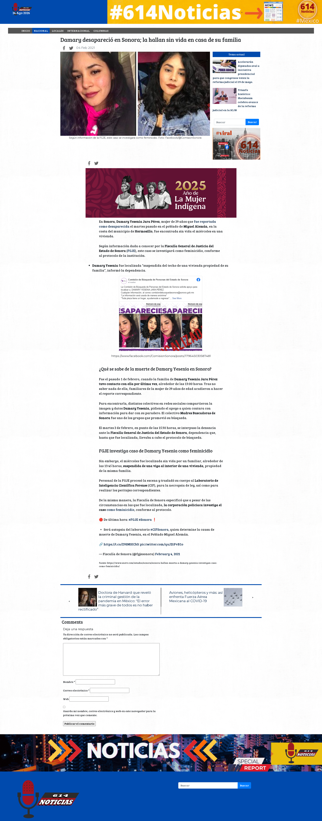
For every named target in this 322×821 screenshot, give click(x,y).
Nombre (69, 682)
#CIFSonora (159, 529)
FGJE (131, 250)
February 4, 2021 (167, 554)
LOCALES (57, 30)
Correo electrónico (76, 690)
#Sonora (145, 519)
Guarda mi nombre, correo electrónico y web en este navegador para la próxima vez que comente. (109, 713)
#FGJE (133, 519)
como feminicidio (120, 509)
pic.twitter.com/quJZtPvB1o (161, 544)
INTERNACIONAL (78, 30)
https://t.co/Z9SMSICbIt (121, 544)
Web (66, 699)
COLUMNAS (100, 30)
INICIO (25, 30)
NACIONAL (41, 30)
